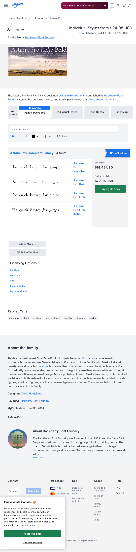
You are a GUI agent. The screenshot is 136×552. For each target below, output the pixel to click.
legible (93, 318)
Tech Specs (96, 112)
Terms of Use (98, 497)
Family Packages (34, 113)
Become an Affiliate (78, 500)
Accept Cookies (33, 533)
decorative (14, 318)
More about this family (102, 99)
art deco (37, 318)
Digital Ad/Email (18, 291)
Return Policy (97, 513)
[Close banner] (100, 5)
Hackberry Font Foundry (32, 18)
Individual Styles (67, 112)
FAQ (118, 488)
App (12, 280)
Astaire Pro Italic (80, 182)
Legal (97, 519)
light (26, 318)
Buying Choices (110, 189)
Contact (120, 493)
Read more (38, 457)
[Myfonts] (17, 6)
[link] (124, 5)
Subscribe (33, 491)
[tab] (13, 112)
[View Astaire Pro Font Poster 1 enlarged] (37, 61)
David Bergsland (72, 95)
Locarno (43, 366)
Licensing (122, 112)
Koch (85, 358)
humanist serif (52, 318)
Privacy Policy (97, 505)
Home (11, 18)
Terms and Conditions (99, 489)
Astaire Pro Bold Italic (79, 210)
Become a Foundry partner (77, 491)
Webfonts (15, 275)
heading (81, 318)
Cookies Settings (33, 542)
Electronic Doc (17, 286)
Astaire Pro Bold (79, 195)
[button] (35, 137)
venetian (68, 318)
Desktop (14, 270)
